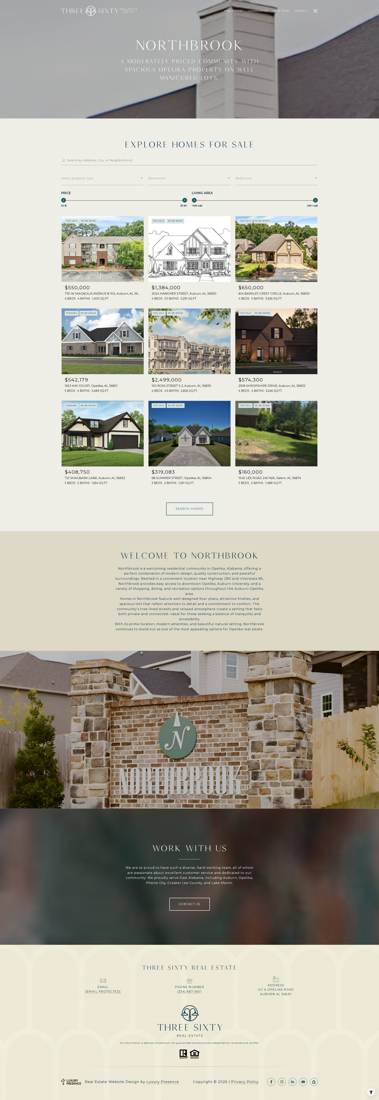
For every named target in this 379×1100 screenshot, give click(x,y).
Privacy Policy (245, 1082)
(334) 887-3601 (189, 991)
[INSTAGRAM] (282, 1082)
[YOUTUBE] (303, 1082)
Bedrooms (243, 178)
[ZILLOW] (314, 1082)
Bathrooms (157, 178)
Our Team (281, 10)
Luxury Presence (162, 1082)
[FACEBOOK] (271, 1082)
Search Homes (190, 509)
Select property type (77, 178)
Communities (258, 10)
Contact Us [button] (189, 904)
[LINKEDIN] (292, 1082)
